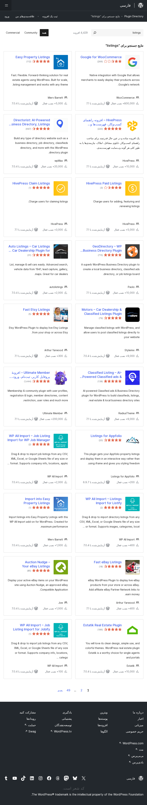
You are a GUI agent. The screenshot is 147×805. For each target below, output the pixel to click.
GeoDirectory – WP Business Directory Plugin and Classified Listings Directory (102, 248)
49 (68, 690)
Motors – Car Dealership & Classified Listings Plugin (102, 312)
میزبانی (139, 725)
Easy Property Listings (33, 57)
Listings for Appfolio (106, 436)
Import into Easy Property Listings (37, 501)
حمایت (30, 725)
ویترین (104, 712)
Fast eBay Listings (108, 562)
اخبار (140, 718)
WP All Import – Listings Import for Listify (104, 501)
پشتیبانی (67, 718)
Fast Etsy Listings (36, 309)
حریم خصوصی (134, 731)
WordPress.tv (61, 731)
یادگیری (67, 712)
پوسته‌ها (103, 718)
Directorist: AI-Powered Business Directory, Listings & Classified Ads (29, 122)
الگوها (104, 731)
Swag (30, 731)
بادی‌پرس (136, 762)
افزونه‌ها (103, 725)
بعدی (60, 690)
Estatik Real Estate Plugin (102, 625)
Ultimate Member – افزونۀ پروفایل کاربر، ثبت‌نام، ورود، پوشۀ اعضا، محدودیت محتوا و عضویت (30, 375)
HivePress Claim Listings (31, 183)
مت (139, 749)
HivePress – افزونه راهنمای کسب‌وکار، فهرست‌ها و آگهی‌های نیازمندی (102, 122)
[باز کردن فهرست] (5, 5)
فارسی (131, 778)
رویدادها (31, 718)
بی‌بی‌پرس (135, 756)
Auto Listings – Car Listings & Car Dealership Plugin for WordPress (29, 248)
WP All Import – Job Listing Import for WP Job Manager (29, 438)
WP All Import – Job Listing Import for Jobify (31, 627)
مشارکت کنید (28, 712)
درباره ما (138, 712)
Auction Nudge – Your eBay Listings (36, 564)
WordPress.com (131, 743)
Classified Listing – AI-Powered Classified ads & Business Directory (102, 375)
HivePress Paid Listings (104, 183)
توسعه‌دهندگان (63, 725)
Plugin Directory (133, 16)
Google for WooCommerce (101, 57)
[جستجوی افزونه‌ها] (94, 32)
